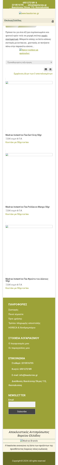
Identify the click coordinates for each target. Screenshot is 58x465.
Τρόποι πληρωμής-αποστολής (24, 323)
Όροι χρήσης (15, 318)
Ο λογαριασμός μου (18, 343)
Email (11, 400)
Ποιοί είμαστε (15, 314)
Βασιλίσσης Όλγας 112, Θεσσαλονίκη (30, 7)
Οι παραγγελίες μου (19, 348)
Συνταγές (13, 309)
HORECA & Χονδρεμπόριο (21, 327)
